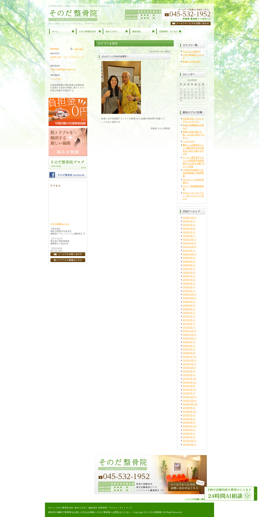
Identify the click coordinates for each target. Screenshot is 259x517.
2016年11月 (188, 334)
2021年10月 (188, 247)
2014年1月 (187, 437)
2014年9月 (187, 408)
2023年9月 (187, 228)
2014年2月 (187, 433)
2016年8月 (187, 346)
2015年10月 (188, 367)
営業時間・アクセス (108, 508)
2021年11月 (188, 243)
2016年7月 (187, 349)
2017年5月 (187, 320)
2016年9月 (187, 342)
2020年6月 (187, 265)
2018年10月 (188, 298)
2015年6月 (187, 375)
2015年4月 (187, 382)
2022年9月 (187, 236)
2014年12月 (188, 397)
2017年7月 (187, 316)
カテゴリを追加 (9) (192, 51)
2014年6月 (187, 419)
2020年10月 (188, 254)
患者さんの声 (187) (192, 61)
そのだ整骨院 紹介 (65, 508)
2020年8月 (187, 261)
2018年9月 (187, 302)
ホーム (51, 508)
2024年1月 (187, 225)
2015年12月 (188, 360)
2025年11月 (188, 217)
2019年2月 (187, 287)
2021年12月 (188, 239)
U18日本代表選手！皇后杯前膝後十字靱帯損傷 (193, 173)
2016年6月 (187, 353)
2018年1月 (187, 312)
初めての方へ (81, 508)
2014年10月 (188, 404)
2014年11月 (188, 400)
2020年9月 (187, 258)
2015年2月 (187, 389)
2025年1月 (187, 221)
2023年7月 (187, 232)
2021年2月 (187, 250)
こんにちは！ (189, 141)
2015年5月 (187, 378)
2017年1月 (187, 327)
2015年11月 (188, 364)
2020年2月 (187, 276)
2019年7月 (187, 280)
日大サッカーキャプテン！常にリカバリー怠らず (193, 196)
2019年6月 (187, 283)
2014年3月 (187, 430)
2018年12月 (188, 294)
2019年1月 (187, 291)
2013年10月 (188, 444)
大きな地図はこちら (59, 224)
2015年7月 (187, 371)
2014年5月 (187, 422)
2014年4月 (187, 426)
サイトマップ (125, 508)
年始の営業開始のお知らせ (63, 69)
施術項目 (93, 508)
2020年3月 (187, 272)
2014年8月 (187, 411)
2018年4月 (187, 309)
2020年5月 (187, 269)
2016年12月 (188, 331)
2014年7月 (187, 415)
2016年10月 (188, 338)
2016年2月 (187, 356)
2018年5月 (187, 305)
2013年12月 (188, 441)
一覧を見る (78, 49)
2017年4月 (187, 324)
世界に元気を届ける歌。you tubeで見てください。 (194, 135)
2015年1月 (187, 393)
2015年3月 (187, 386)
